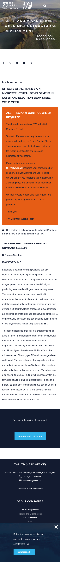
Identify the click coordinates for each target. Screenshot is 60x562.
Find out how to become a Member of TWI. (23, 234)
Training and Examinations (30, 514)
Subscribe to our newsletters (30, 488)
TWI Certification (30, 518)
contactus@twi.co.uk (30, 436)
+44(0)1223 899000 (32, 477)
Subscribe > (24, 552)
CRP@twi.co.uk (14, 168)
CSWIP (30, 522)
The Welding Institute (30, 510)
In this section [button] (10, 82)
